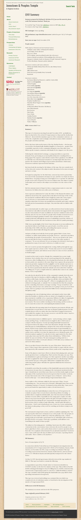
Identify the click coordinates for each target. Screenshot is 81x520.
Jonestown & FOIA (14, 58)
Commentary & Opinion (15, 47)
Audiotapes (12, 66)
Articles (11, 45)
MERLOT (17, 92)
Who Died (11, 35)
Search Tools (70, 6)
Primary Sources (13, 55)
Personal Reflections (14, 37)
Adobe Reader (55, 512)
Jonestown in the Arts (15, 49)
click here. (46, 25)
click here (46, 27)
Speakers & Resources (15, 70)
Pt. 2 (63, 25)
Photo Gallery (12, 68)
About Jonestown (13, 22)
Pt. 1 (60, 25)
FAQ (10, 24)
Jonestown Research (14, 60)
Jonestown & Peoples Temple (22, 5)
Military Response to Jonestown (14, 73)
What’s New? (12, 26)
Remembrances (13, 39)
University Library (15, 84)
